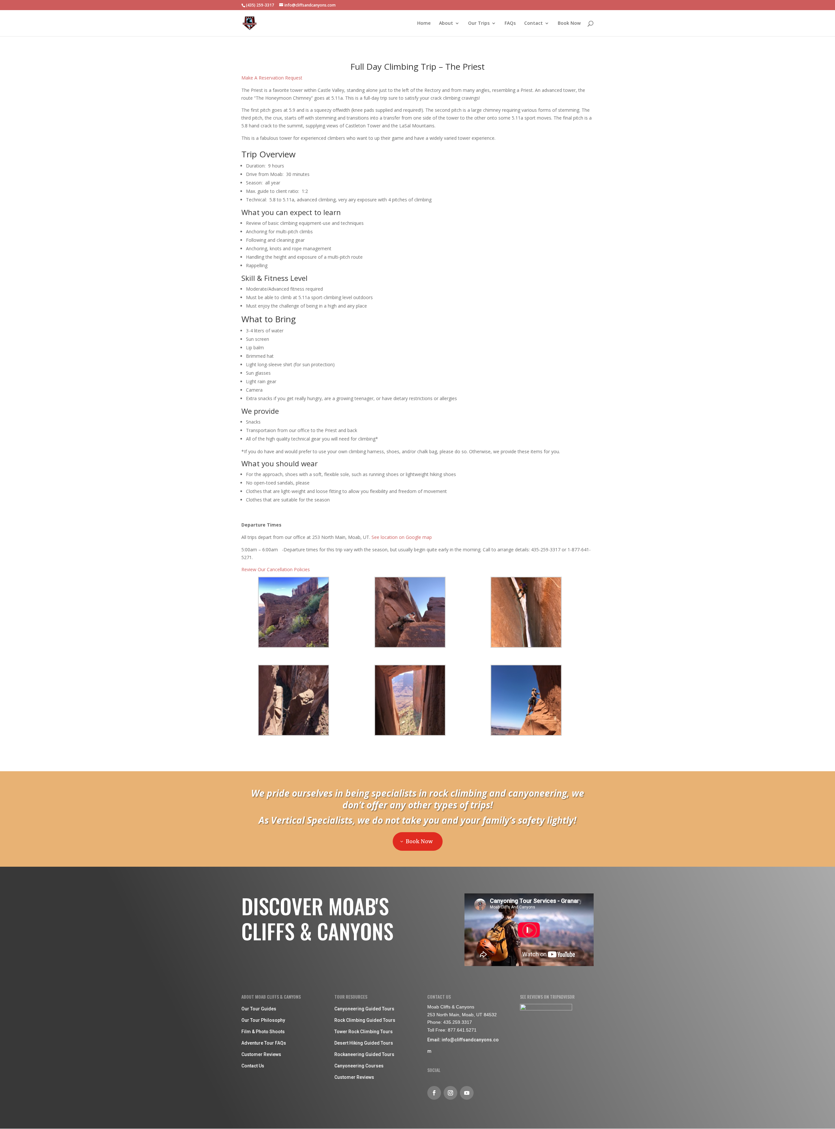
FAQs (510, 23)
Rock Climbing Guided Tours (364, 1020)
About (446, 23)
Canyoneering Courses (359, 1065)
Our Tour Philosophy (263, 1020)
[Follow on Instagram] (450, 1093)
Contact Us (252, 1065)
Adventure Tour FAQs (263, 1043)
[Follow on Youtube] (467, 1093)
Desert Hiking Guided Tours (363, 1043)
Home (424, 23)
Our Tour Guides (258, 1008)
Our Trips (479, 23)
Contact (533, 23)
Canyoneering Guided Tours (364, 1008)
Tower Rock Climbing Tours (363, 1031)
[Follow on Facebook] (434, 1093)
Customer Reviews (261, 1054)
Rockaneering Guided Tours (364, 1054)
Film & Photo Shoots (263, 1031)
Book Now (569, 23)
